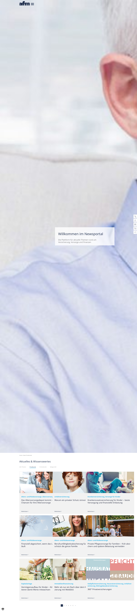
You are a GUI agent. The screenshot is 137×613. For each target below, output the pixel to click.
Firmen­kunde (43, 467)
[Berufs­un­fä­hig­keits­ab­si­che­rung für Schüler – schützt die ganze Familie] (77, 526)
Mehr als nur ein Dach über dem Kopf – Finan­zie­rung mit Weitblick (75, 588)
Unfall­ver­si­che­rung (61, 497)
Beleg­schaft (53, 467)
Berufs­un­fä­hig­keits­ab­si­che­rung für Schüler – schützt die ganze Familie (74, 545)
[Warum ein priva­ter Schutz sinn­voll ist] (77, 482)
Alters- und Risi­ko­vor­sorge (31, 497)
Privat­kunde (33, 467)
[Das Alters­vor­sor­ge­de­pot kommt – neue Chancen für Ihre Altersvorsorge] (44, 482)
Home (20, 455)
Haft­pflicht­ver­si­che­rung (97, 584)
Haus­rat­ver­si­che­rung (115, 584)
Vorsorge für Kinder (112, 497)
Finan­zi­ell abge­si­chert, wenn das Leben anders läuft (42, 545)
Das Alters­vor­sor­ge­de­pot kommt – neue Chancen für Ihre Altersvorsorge (39, 501)
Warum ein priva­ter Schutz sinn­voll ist (71, 500)
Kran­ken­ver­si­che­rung (96, 497)
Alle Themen (22, 467)
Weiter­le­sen (24, 511)
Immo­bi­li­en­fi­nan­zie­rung (63, 584)
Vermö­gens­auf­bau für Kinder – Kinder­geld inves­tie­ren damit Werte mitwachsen (43, 588)
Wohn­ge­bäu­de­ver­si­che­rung (106, 586)
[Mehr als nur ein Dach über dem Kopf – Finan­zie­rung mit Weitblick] (77, 569)
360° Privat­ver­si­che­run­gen (100, 589)
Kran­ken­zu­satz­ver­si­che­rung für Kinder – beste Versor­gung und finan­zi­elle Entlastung (109, 501)
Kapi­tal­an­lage (26, 584)
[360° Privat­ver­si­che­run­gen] (110, 569)
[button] (3, 609)
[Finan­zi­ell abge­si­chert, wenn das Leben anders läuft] (44, 526)
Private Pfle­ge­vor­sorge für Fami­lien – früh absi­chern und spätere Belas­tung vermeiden (109, 545)
